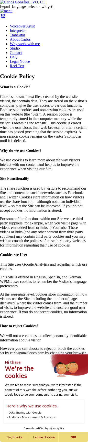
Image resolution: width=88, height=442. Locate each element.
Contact (16, 53)
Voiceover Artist (22, 26)
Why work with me (25, 44)
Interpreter (18, 30)
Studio (15, 48)
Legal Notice (20, 61)
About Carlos (20, 39)
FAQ (14, 57)
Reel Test (17, 66)
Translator (17, 35)
